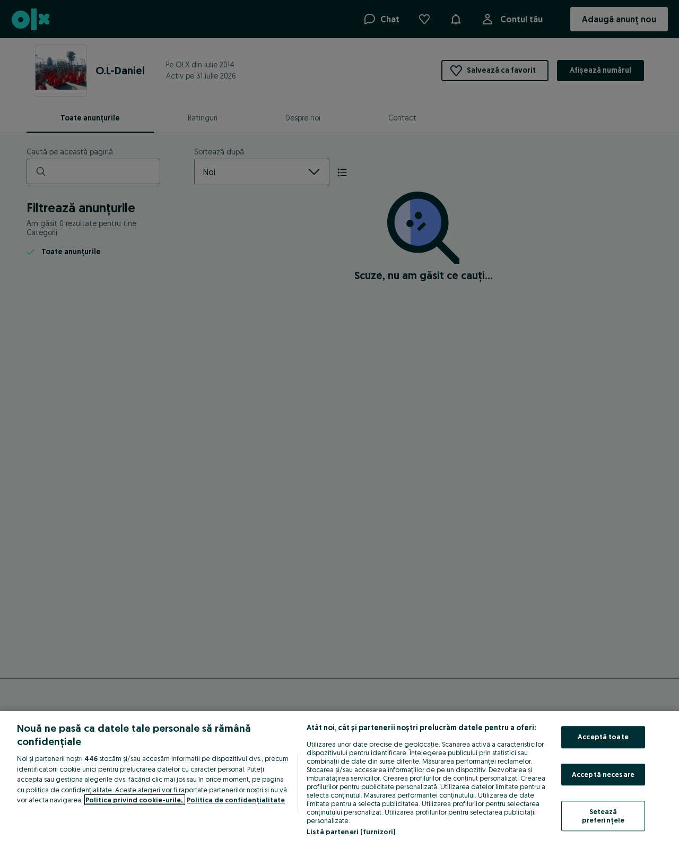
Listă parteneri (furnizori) (351, 831)
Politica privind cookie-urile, (134, 799)
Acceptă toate (603, 736)
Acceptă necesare (603, 774)
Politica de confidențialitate (236, 799)
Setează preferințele (603, 816)
